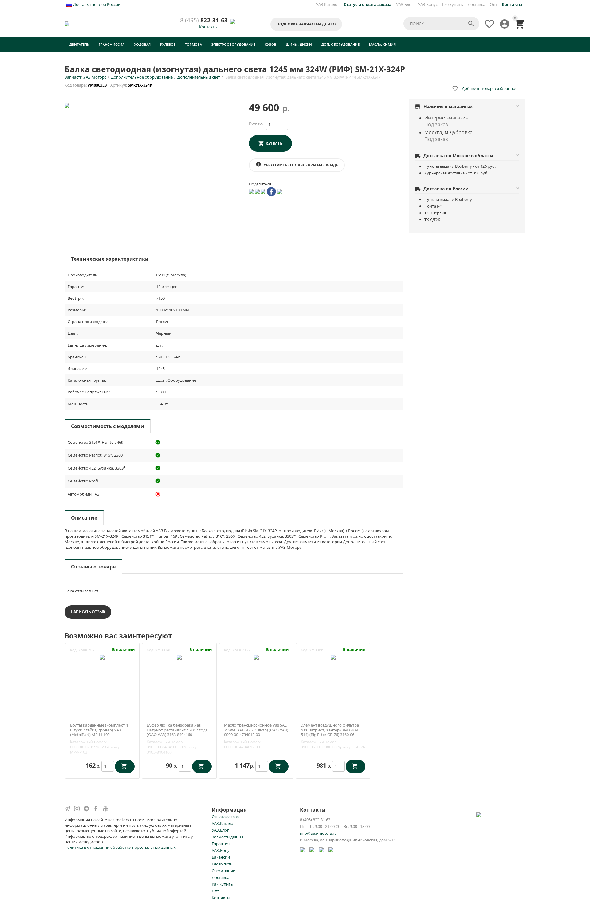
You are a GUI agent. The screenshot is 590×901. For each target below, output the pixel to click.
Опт (493, 4)
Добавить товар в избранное (484, 88)
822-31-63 (204, 20)
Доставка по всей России (96, 4)
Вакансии (221, 857)
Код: (73, 650)
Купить (274, 143)
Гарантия (221, 843)
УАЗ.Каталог (327, 4)
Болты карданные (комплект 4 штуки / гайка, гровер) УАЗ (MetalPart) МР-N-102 (99, 730)
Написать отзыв (88, 611)
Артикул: (115, 747)
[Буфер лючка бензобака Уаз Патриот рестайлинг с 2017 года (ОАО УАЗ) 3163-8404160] (179, 656)
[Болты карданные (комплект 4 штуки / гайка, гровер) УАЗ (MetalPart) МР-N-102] (102, 656)
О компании (223, 870)
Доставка (476, 4)
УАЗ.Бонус (428, 4)
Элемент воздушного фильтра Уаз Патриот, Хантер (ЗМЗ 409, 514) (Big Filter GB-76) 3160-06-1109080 (330, 732)
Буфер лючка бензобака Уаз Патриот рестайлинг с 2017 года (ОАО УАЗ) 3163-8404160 (177, 730)
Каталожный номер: (88, 741)
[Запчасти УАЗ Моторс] (67, 23)
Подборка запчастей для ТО (306, 24)
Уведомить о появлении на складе (297, 165)
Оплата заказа (225, 816)
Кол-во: (256, 123)
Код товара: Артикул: (109, 85)
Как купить (222, 884)
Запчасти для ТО (227, 837)
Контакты (208, 26)
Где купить (452, 4)
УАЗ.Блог (404, 4)
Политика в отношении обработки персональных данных (120, 847)
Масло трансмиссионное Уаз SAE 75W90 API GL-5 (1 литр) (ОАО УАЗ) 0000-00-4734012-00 (256, 730)
